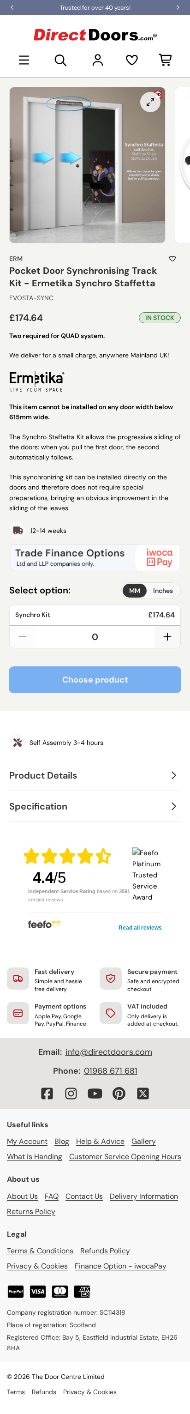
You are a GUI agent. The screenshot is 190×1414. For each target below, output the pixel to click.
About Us (22, 1196)
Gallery (143, 1141)
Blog (61, 1141)
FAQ (52, 1196)
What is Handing (34, 1156)
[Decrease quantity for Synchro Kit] (23, 637)
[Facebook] (47, 1093)
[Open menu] (24, 60)
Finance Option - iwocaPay (120, 1266)
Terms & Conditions (40, 1251)
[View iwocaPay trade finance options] (95, 557)
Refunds (44, 1392)
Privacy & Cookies (37, 1266)
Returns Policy (31, 1211)
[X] (143, 1093)
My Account (27, 1141)
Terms (16, 1392)
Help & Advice (100, 1141)
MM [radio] (134, 590)
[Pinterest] (119, 1093)
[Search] (61, 60)
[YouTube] (95, 1093)
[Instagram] (71, 1093)
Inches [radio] (163, 590)
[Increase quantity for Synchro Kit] (167, 637)
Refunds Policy (105, 1251)
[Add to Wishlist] (172, 259)
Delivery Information (144, 1196)
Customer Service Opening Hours (125, 1156)
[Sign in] (98, 60)
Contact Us (84, 1196)
